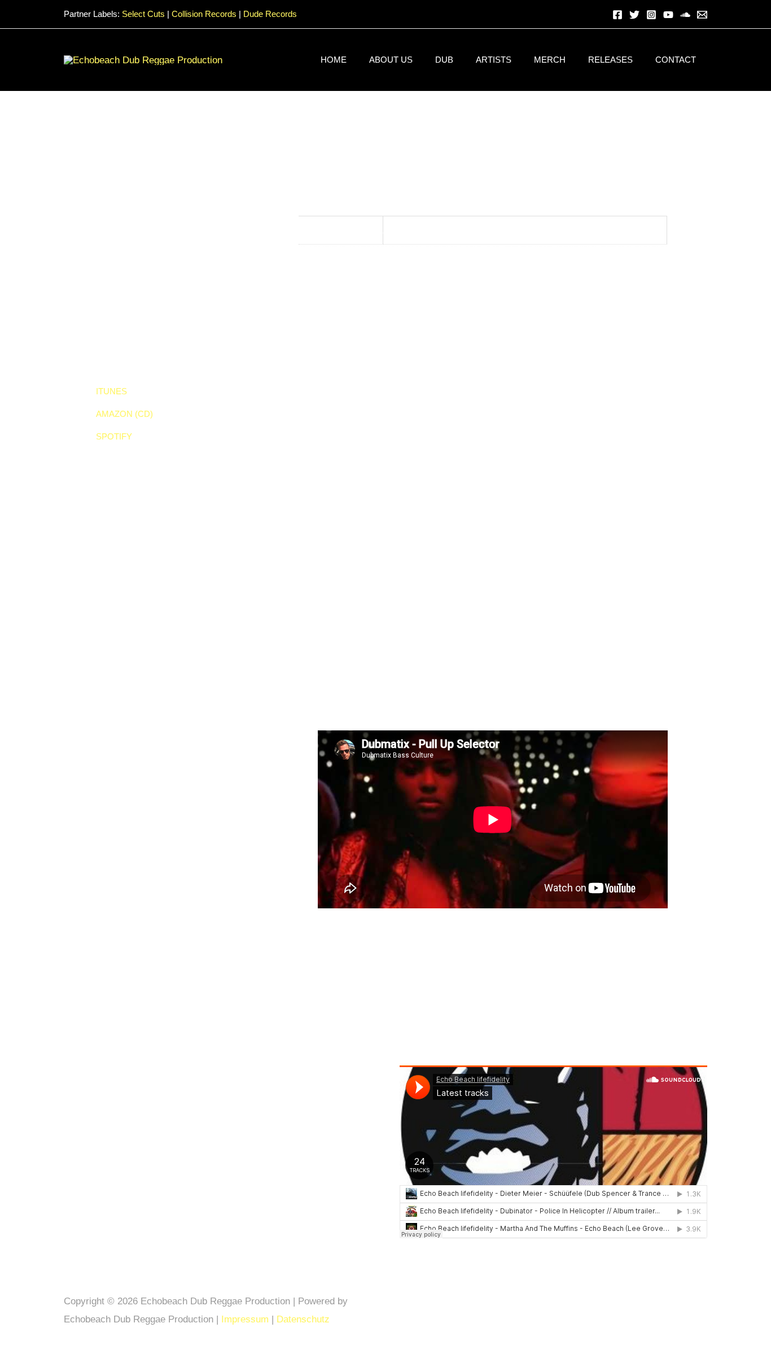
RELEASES (610, 59)
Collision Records (204, 14)
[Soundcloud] (685, 15)
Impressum (245, 1319)
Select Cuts (143, 14)
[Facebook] (617, 15)
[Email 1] (702, 15)
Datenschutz (304, 1319)
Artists (493, 59)
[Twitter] (634, 15)
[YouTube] (668, 15)
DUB (444, 59)
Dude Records (270, 14)
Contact (675, 59)
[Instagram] (651, 15)
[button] (597, 14)
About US (391, 59)
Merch (550, 59)
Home (334, 59)
